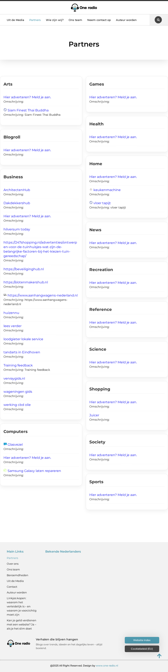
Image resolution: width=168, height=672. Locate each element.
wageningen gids (17, 392)
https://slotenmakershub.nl (25, 282)
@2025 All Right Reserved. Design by (84, 665)
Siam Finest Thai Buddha (28, 110)
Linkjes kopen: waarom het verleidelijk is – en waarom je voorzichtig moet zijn (21, 606)
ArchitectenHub (16, 190)
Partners (35, 20)
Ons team (75, 20)
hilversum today (16, 229)
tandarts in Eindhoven (21, 352)
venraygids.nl (14, 378)
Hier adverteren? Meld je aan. (27, 97)
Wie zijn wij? (55, 20)
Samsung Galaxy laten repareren (34, 471)
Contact (12, 586)
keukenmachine (107, 190)
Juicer (94, 415)
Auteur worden (126, 20)
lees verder (12, 326)
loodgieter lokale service (23, 339)
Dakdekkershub (16, 203)
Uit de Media (15, 20)
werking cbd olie (17, 405)
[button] (158, 19)
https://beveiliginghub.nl (23, 269)
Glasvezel (15, 444)
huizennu (11, 313)
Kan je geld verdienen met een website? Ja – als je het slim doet (21, 624)
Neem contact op (99, 20)
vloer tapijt (102, 203)
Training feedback (18, 365)
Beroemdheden (17, 575)
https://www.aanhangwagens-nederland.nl (43, 295)
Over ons (12, 563)
